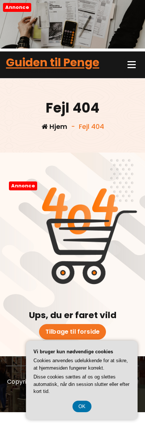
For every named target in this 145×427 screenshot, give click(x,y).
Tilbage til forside (72, 331)
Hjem (57, 126)
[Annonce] (72, 46)
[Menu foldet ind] (131, 64)
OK (82, 406)
